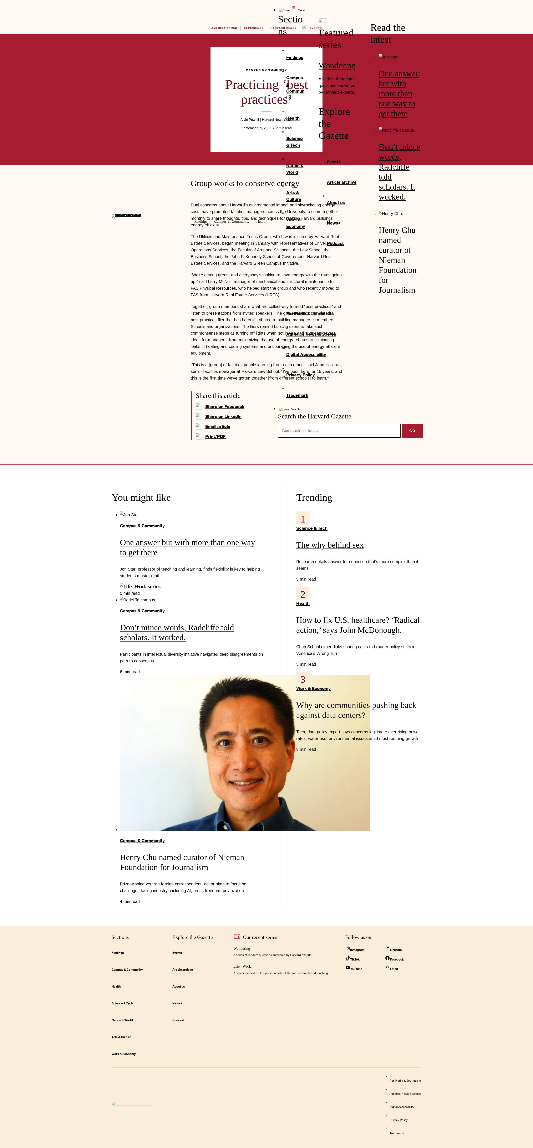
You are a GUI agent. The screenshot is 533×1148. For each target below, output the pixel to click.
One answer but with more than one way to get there (398, 93)
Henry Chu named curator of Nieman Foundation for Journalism (398, 260)
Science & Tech (312, 528)
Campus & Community (142, 525)
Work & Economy (313, 688)
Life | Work (242, 966)
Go (412, 431)
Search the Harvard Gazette (314, 416)
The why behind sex (330, 545)
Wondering (337, 65)
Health (303, 603)
